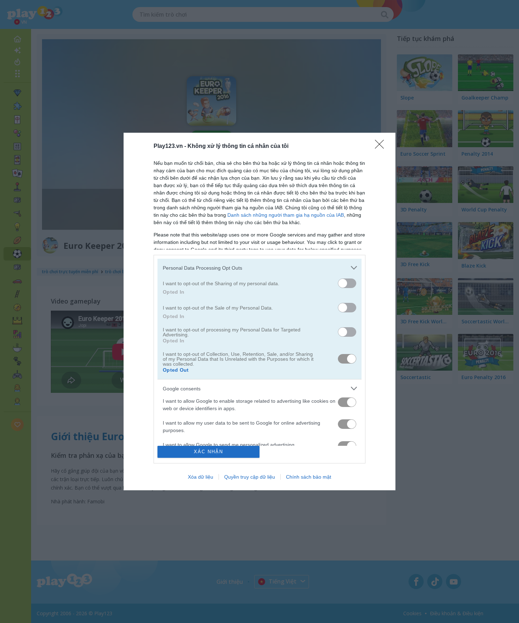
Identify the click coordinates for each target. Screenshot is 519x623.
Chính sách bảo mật (308, 477)
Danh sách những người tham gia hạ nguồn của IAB (285, 215)
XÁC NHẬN (208, 451)
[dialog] (259, 311)
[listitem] (259, 267)
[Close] (381, 146)
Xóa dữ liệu (200, 477)
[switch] (347, 283)
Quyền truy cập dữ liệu (249, 477)
